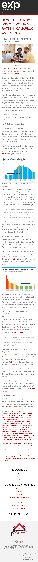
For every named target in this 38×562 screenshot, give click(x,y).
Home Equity (13, 423)
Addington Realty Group (15, 413)
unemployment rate (11, 259)
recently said (18, 332)
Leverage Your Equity (19, 429)
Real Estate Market (22, 441)
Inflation (10, 429)
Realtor (31, 441)
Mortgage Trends (11, 435)
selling (15, 68)
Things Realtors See (21, 447)
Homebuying (13, 425)
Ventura (17, 449)
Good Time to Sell (7, 421)
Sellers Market (6, 445)
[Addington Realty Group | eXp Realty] (11, 5)
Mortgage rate (23, 433)
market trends (26, 431)
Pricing (4, 439)
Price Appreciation (27, 437)
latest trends (8, 406)
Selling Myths (14, 445)
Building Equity (24, 415)
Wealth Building (24, 449)
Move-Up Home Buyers (22, 435)
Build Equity (16, 415)
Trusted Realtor (10, 449)
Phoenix (4, 437)
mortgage (15, 433)
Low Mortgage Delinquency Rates (11, 431)
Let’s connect (28, 401)
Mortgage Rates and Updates (18, 411)
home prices (20, 423)
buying (8, 68)
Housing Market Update (13, 427)
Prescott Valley (17, 437)
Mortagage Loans (7, 433)
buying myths (10, 417)
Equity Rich (16, 419)
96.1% (11, 362)
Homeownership (22, 425)
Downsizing (29, 417)
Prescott (10, 437)
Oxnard (32, 435)
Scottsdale (19, 443)
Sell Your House (27, 443)
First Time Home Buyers (26, 419)
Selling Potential (23, 445)
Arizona (10, 415)
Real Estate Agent (19, 439)
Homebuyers (6, 425)
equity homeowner (7, 419)
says (31, 205)
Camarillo (22, 417)
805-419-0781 (31, 557)
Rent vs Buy (5, 443)
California (16, 417)
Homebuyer (28, 423)
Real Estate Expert (12, 441)
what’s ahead (14, 74)
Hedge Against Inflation (19, 421)
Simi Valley (12, 447)
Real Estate (10, 439)
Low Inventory (29, 429)
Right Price (13, 443)
